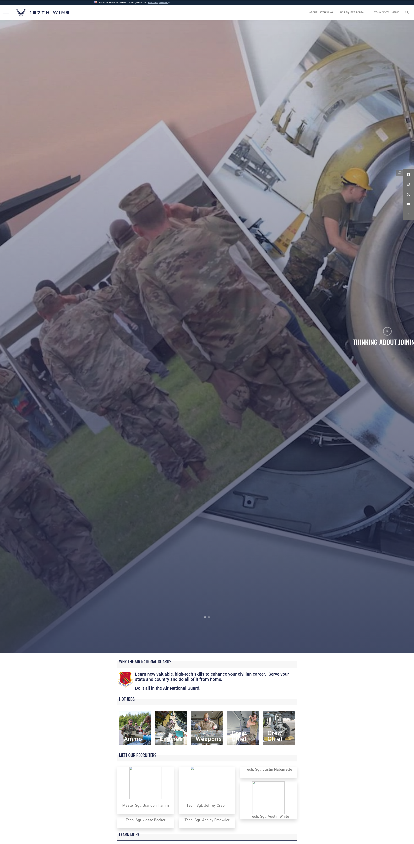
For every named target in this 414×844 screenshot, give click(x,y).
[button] (159, 2)
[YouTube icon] (408, 204)
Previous (41, 336)
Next (372, 336)
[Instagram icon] (408, 184)
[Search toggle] (407, 12)
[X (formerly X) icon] (408, 194)
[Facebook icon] (408, 174)
